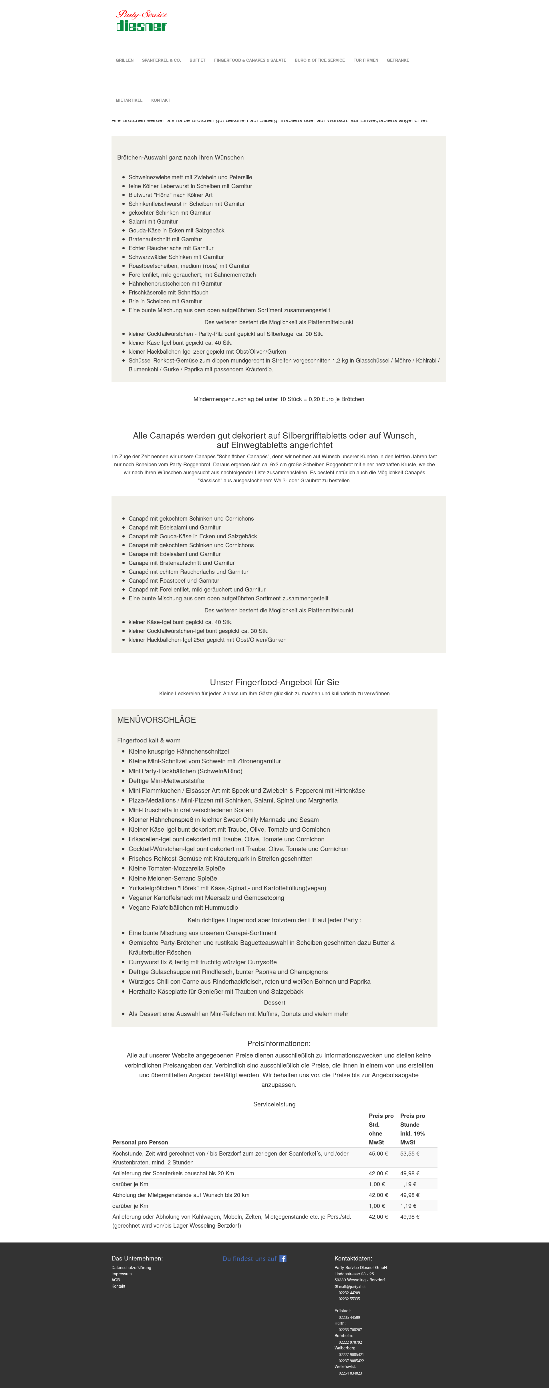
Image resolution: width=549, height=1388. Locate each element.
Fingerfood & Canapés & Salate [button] (250, 60)
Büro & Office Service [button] (320, 60)
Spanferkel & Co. (161, 60)
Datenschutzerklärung (131, 1267)
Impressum (122, 1274)
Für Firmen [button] (365, 60)
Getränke (398, 60)
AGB (116, 1280)
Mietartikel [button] (129, 100)
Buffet (198, 60)
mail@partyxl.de (352, 1287)
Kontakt (160, 100)
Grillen (125, 60)
